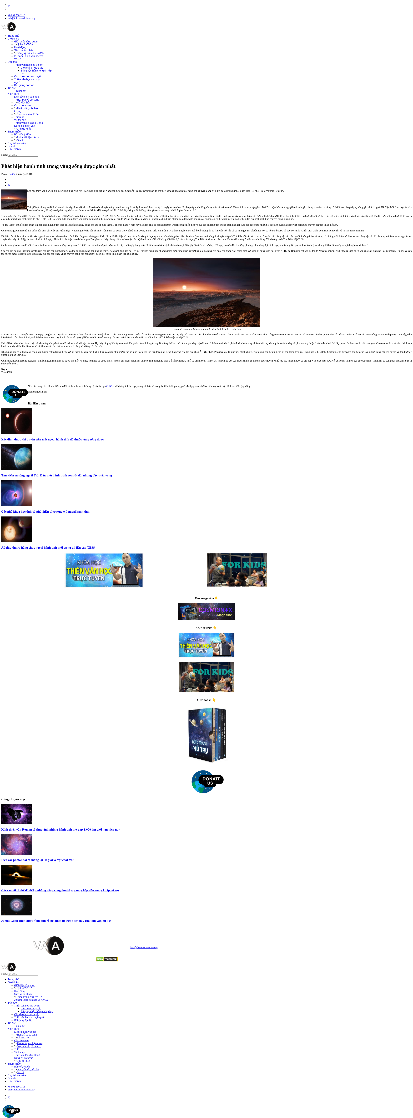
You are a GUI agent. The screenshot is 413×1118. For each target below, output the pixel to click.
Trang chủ (13, 35)
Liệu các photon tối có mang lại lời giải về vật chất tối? (37, 860)
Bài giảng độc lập (24, 85)
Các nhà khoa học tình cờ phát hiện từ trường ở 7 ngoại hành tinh (45, 511)
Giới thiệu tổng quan (26, 41)
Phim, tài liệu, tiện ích (29, 137)
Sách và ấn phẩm (24, 50)
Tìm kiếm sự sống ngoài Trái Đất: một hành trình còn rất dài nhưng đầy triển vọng (56, 475)
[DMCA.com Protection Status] (107, 960)
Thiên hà (19, 117)
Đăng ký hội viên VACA (30, 53)
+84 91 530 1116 (16, 15)
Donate (12, 146)
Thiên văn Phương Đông (28, 123)
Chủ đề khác (24, 128)
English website (17, 143)
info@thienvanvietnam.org (21, 18)
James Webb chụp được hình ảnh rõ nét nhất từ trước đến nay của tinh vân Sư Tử (56, 920)
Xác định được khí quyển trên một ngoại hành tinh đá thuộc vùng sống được (52, 439)
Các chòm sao (22, 105)
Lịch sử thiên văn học (26, 96)
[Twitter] (9, 6)
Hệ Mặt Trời (23, 102)
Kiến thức (13, 93)
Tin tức (12, 88)
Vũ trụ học (20, 120)
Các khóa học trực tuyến (28, 76)
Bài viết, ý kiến (22, 134)
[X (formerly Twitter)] (9, 185)
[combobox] (23, 155)
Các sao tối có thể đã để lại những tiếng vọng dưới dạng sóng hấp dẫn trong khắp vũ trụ (60, 890)
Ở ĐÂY (110, 386)
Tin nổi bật (20, 91)
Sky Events (14, 149)
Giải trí (20, 140)
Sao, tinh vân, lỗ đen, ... (30, 114)
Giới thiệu (13, 38)
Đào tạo (12, 62)
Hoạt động (20, 47)
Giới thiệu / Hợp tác (32, 67)
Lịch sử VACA (25, 44)
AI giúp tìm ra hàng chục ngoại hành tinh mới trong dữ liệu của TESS (48, 547)
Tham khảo (14, 131)
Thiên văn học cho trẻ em (28, 64)
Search (4, 154)
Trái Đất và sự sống (28, 99)
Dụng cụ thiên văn (24, 125)
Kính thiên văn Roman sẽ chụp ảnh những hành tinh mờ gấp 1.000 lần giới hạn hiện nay (60, 829)
